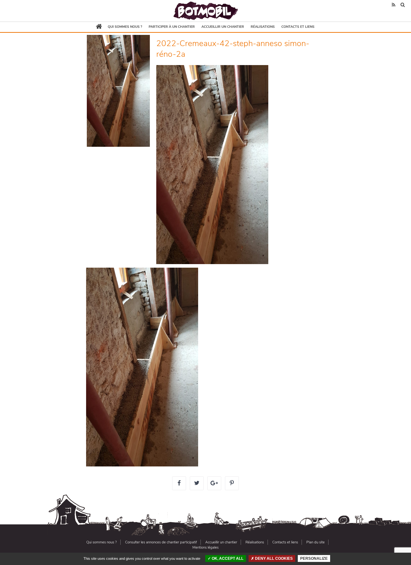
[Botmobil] (205, 11)
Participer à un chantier (172, 26)
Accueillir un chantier (222, 26)
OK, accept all (227, 558)
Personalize (314, 558)
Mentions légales (205, 547)
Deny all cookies (273, 558)
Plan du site (315, 542)
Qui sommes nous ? (125, 26)
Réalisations (263, 26)
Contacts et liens (297, 26)
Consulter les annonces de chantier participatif (161, 542)
